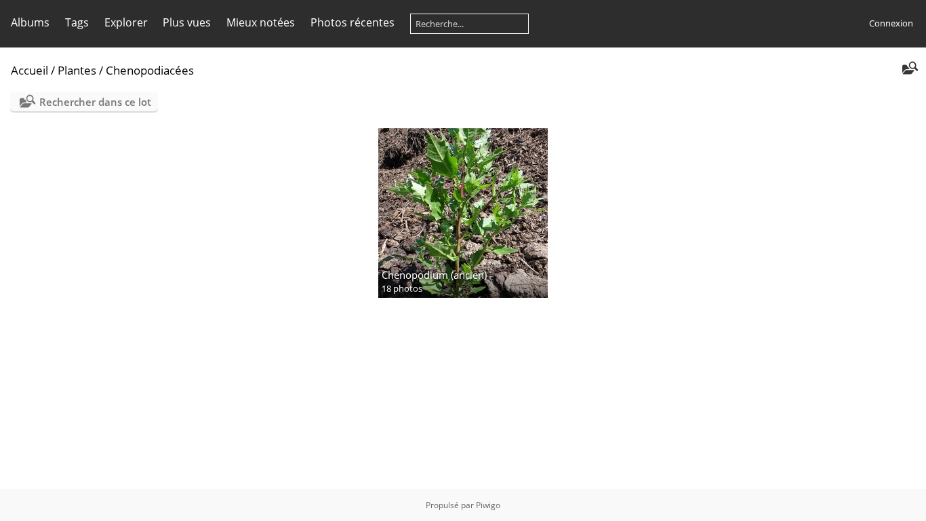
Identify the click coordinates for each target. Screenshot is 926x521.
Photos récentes (352, 22)
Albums (30, 22)
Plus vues (187, 22)
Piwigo (488, 505)
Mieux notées (260, 22)
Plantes (77, 70)
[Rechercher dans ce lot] (909, 69)
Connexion (891, 23)
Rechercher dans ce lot (95, 102)
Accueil (29, 70)
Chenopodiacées (150, 70)
